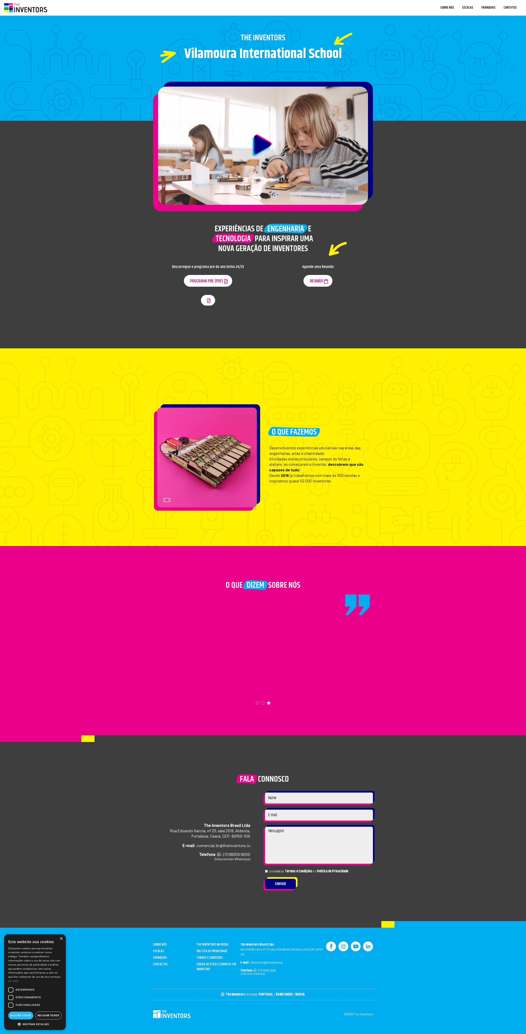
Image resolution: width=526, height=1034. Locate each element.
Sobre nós (447, 7)
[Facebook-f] (331, 946)
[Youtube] (356, 946)
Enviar (280, 884)
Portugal (265, 994)
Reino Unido (284, 994)
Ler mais (13, 981)
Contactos (160, 964)
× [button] (61, 938)
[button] (263, 145)
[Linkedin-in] (368, 946)
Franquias (488, 7)
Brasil (300, 994)
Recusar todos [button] (48, 1015)
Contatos (510, 7)
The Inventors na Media (212, 944)
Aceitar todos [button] (20, 1015)
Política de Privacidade (332, 871)
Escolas (467, 7)
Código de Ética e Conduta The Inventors (216, 967)
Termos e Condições (298, 871)
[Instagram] (343, 946)
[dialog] (35, 982)
